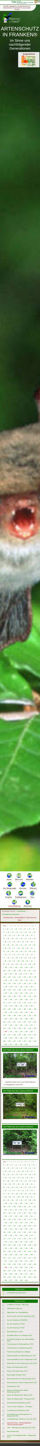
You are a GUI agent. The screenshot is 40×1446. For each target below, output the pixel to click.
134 (14, 983)
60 (27, 948)
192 (11, 1012)
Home (9, 879)
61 (32, 948)
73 (18, 954)
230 (6, 1031)
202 (30, 1015)
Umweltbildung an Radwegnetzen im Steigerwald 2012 (19, 1415)
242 (35, 1035)
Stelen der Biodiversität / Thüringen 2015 (21, 1399)
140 (11, 987)
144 (31, 987)
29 (23, 935)
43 (18, 942)
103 (21, 967)
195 (26, 1012)
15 (29, 929)
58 (18, 948)
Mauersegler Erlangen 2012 (16, 1375)
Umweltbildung (14, 906)
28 (18, 935)
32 (4, 938)
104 (26, 967)
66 (21, 951)
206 (16, 1019)
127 (11, 980)
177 (35, 1003)
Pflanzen (33, 888)
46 (32, 942)
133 (9, 983)
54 (34, 945)
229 (35, 1028)
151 (35, 990)
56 (10, 948)
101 (11, 967)
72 (14, 954)
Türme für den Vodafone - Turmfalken (19, 1406)
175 (25, 1003)
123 (25, 977)
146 (9, 990)
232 (16, 1031)
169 (26, 999)
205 (11, 1019)
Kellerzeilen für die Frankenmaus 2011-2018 (22, 1363)
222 (31, 1025)
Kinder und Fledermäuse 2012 (17, 1371)
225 (14, 1028)
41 (10, 942)
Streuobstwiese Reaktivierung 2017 (19, 1403)
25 (5, 935)
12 (16, 929)
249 (4, 1041)
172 (9, 1003)
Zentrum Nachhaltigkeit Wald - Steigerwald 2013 (21, 1436)
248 (31, 1038)
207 (21, 1019)
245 (16, 1038)
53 (30, 945)
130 (26, 980)
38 (30, 938)
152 (6, 993)
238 (14, 1035)
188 (25, 1009)
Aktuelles (29, 879)
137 (30, 983)
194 (21, 1012)
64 (12, 951)
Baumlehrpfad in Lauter (15, 1331)
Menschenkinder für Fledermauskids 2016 (21, 1379)
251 (14, 1041)
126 (6, 980)
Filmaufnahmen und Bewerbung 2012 (19, 1348)
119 (4, 977)
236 (4, 1035)
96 (21, 964)
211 (9, 1022)
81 (21, 958)
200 (20, 1015)
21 (21, 932)
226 (20, 1028)
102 (16, 967)
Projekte (8, 897)
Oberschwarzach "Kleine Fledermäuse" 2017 (22, 1382)
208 (26, 1019)
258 (16, 1044)
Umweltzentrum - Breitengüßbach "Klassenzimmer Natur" (20, 919)
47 (4, 945)
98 (30, 964)
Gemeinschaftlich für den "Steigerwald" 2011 (22, 1359)
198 (9, 1015)
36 (21, 938)
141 (16, 987)
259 (21, 1044)
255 (35, 1041)
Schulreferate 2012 (13, 1386)
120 (9, 977)
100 (6, 967)
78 (8, 958)
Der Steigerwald (9, 888)
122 (19, 977)
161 (20, 996)
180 (16, 1006)
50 (17, 945)
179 (11, 1006)
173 (14, 1003)
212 (14, 1022)
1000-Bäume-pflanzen (14, 1308)
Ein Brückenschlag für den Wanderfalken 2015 (20, 1340)
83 (30, 958)
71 (10, 954)
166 (11, 999)
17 (4, 932)
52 (26, 945)
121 (14, 977)
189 (30, 1009)
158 (4, 996)
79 (12, 958)
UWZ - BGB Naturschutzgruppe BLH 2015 (21, 1427)
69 (34, 951)
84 (34, 958)
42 (14, 942)
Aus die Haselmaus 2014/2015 (17, 1320)
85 (5, 961)
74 (23, 954)
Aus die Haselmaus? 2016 (16, 1324)
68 (30, 951)
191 (6, 1012)
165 (6, 999)
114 (11, 974)
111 (30, 970)
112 (35, 970)
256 (6, 1044)
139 (6, 987)
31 (32, 935)
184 (4, 1009)
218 (11, 1025)
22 (26, 932)
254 (30, 1041)
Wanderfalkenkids (13, 1431)
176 (30, 1003)
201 (25, 1015)
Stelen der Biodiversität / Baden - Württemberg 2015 (18, 1391)
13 (20, 929)
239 (20, 1035)
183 (31, 1006)
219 (16, 1025)
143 (26, 987)
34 (12, 938)
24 (34, 932)
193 (16, 1012)
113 (6, 974)
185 (9, 1009)
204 (6, 1019)
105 (31, 967)
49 (12, 945)
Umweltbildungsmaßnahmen (11, 914)
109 (20, 970)
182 (26, 1006)
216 (35, 1022)
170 (31, 999)
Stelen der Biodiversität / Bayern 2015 (19, 1395)
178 (6, 1006)
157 (31, 993)
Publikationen (20, 897)
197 (4, 1015)
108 (14, 970)
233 (21, 1031)
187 (20, 1009)
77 (4, 958)
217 (6, 1025)
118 (31, 974)
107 (9, 970)
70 (5, 954)
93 (8, 964)
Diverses (22, 888)
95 (17, 964)
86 (10, 961)
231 (11, 1031)
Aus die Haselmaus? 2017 (16, 1328)
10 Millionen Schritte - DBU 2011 (18, 1304)
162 (25, 996)
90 (27, 961)
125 (35, 977)
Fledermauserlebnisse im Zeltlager (18, 1352)
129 (21, 980)
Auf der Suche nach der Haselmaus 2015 (21, 1316)
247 (26, 1038)
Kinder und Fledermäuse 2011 (17, 1367)
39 (34, 938)
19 (12, 932)
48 (8, 945)
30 (27, 935)
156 (26, 993)
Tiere (32, 897)
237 (9, 1035)
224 (9, 1028)
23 (30, 932)
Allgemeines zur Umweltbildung (17, 1312)
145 (4, 990)
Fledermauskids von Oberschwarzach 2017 (21, 1355)
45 (27, 942)
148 (20, 990)
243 (6, 1038)
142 (21, 987)
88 (18, 961)
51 (21, 945)
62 (4, 951)
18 (8, 932)
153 (11, 993)
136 (25, 983)
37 (26, 938)
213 (19, 1022)
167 (16, 999)
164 (35, 996)
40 (5, 942)
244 (11, 1038)
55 (5, 948)
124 (30, 977)
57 (14, 948)
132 (4, 983)
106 (4, 970)
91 (32, 961)
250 (9, 1041)
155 (21, 993)
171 (4, 1003)
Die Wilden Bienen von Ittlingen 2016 (19, 1335)
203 (35, 1015)
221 (26, 1025)
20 (17, 932)
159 (9, 996)
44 (23, 942)
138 (35, 983)
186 (14, 1009)
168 (21, 999)
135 (20, 983)
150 (30, 990)
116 (21, 974)
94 (12, 964)
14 (25, 929)
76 (32, 954)
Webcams (28, 906)
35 (17, 938)
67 (26, 951)
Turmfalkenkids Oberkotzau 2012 (18, 1410)
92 (4, 964)
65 (17, 951)
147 (14, 990)
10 (7, 929)
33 (8, 938)
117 (26, 974)
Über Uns (19, 879)
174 (20, 1003)
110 (25, 970)
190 (35, 1009)
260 (26, 1044)
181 (21, 1006)
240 (25, 1035)
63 (8, 951)
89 (23, 961)
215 (30, 1022)
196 (31, 1012)
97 (26, 964)
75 (27, 954)
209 (31, 1019)
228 (30, 1028)
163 (30, 996)
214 (25, 1022)
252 (20, 1041)
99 (34, 964)
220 (21, 1025)
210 (4, 1022)
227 (25, 1028)
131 (31, 980)
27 (14, 935)
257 (11, 1044)
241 (30, 1035)
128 (16, 980)
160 (14, 996)
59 (23, 948)
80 (17, 958)
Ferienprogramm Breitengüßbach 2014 (20, 1344)
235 (31, 1031)
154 (16, 993)
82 (26, 958)
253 (25, 1041)
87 (14, 961)
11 (12, 929)
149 (25, 990)
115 (16, 974)
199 (14, 1015)
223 (4, 1028)
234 (26, 1031)
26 (10, 935)
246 (21, 1038)
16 (33, 929)
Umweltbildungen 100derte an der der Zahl (21, 1419)
